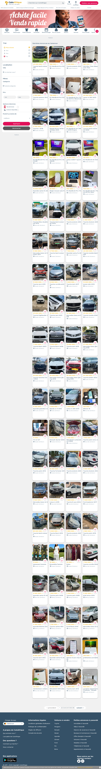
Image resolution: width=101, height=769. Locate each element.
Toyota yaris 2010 (89, 533)
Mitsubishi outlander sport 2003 (75, 440)
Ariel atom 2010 (89, 595)
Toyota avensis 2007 (74, 533)
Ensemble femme (56, 564)
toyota (56, 723)
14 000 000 (71, 313)
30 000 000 (55, 375)
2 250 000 (71, 64)
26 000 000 (88, 95)
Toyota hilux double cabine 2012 (42, 222)
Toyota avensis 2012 (73, 66)
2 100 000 (54, 624)
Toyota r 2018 (38, 128)
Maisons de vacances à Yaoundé (84, 730)
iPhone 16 (86, 408)
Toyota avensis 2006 (74, 471)
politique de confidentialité (85, 767)
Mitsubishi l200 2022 (57, 688)
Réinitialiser (16, 128)
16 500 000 (55, 469)
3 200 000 (71, 593)
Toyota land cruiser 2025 (41, 533)
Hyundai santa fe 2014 (74, 253)
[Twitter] (78, 761)
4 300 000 (88, 220)
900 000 (87, 687)
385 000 (87, 64)
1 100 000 (71, 95)
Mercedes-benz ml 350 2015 (75, 316)
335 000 (87, 406)
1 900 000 (88, 438)
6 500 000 (38, 406)
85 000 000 (38, 531)
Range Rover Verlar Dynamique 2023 (58, 129)
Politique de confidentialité (37, 726)
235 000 (70, 655)
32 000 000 (88, 126)
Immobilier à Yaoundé (81, 723)
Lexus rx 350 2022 (89, 97)
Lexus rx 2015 (54, 502)
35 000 (53, 189)
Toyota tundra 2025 (90, 315)
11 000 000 (88, 500)
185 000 (37, 157)
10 (73, 707)
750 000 (54, 95)
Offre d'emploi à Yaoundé (82, 736)
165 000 (54, 157)
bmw (56, 749)
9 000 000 (38, 220)
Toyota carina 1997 (56, 626)
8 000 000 (55, 282)
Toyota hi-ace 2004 (73, 502)
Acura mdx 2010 (89, 284)
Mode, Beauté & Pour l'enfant (45, 7)
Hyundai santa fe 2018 (41, 595)
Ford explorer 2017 (90, 502)
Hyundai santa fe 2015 (41, 190)
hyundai (57, 736)
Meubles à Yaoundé (80, 743)
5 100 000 (54, 500)
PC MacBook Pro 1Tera (74, 190)
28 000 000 (55, 126)
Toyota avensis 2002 (74, 222)
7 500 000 (71, 251)
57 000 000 (55, 220)
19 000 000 (55, 313)
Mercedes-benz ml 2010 (41, 502)
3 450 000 (71, 469)
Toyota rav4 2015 (39, 284)
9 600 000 (71, 282)
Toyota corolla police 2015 (58, 284)
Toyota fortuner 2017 (57, 471)
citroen (56, 739)
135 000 (87, 157)
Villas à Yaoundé (79, 726)
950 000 (70, 189)
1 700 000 (71, 220)
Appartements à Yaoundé (82, 749)
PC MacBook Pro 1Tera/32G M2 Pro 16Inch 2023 (75, 98)
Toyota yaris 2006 (56, 595)
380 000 (54, 64)
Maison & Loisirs (75, 7)
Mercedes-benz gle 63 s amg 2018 (75, 378)
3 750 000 (38, 126)
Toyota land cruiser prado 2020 (91, 129)
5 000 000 (55, 531)
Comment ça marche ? (10, 744)
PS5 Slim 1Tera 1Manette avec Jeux (92, 67)
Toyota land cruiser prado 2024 (58, 222)
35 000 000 (38, 375)
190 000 (70, 126)
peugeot (57, 726)
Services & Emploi (61, 7)
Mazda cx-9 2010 (56, 408)
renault (56, 730)
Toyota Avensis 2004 (91, 471)
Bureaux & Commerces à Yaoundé (85, 733)
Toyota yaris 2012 (39, 471)
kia (55, 746)
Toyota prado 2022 (90, 377)
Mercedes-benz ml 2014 (91, 626)
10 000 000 (38, 189)
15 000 (36, 438)
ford (56, 743)
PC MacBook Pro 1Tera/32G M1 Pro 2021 (92, 191)
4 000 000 (38, 624)
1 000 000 (54, 593)
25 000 (70, 562)
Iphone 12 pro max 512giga (75, 658)
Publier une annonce (89, 3)
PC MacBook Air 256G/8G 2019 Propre (75, 129)
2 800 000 (88, 531)
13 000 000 (71, 344)
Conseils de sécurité (35, 733)
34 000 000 (88, 375)
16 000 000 (71, 157)
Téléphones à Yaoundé (81, 746)
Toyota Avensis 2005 (90, 222)
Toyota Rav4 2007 (39, 346)
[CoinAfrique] (13, 3)
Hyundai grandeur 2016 (41, 408)
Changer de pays (10, 720)
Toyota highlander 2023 (41, 315)
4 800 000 (71, 687)
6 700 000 (55, 251)
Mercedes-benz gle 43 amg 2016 (92, 347)
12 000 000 (88, 624)
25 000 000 (38, 313)
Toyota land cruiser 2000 (58, 253)
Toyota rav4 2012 (39, 657)
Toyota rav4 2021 (56, 315)
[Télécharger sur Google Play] (10, 760)
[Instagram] (82, 761)
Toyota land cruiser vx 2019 (41, 67)
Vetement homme (39, 564)
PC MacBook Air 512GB (91, 159)
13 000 (36, 562)
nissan (56, 733)
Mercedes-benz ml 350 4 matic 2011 (42, 253)
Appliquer (16, 123)
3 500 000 (55, 406)
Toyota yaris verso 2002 (92, 439)
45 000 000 (38, 64)
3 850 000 (71, 500)
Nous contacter (8, 747)
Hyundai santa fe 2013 (58, 657)
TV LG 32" (36, 439)
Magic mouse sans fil (57, 190)
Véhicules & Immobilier (7, 7)
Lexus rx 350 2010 (72, 408)
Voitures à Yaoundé (80, 739)
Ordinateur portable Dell (92, 658)
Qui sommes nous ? (9, 733)
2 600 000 (71, 406)
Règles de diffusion (34, 730)
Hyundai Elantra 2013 (40, 626)
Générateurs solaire (40, 688)
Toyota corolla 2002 (90, 564)
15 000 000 (38, 282)
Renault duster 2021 (57, 439)
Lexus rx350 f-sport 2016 (75, 160)
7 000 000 (38, 344)
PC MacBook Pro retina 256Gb (58, 160)
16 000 (53, 562)
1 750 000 (71, 438)
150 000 (37, 687)
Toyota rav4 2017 (72, 284)
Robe (68, 564)
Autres (89, 7)
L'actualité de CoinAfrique (11, 736)
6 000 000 (38, 251)
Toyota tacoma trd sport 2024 (42, 378)
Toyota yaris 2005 (73, 595)
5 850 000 (71, 531)
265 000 (87, 655)
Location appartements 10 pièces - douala (92, 689)
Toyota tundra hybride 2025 (92, 253)
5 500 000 (38, 500)
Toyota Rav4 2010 (56, 533)
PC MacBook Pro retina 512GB (41, 160)
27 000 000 (88, 344)
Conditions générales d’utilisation (39, 723)
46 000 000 (88, 251)
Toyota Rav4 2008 (56, 346)
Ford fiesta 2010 (72, 626)
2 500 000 (88, 469)
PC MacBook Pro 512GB (58, 66)
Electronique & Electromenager (25, 7)
